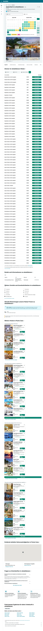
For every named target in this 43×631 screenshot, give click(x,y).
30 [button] (20, 30)
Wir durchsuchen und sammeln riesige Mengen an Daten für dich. (15, 624)
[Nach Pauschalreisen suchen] (1, 9)
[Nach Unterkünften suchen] (1, 6)
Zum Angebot (21, 332)
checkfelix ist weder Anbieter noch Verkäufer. (12, 622)
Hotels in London (19, 615)
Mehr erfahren (30, 265)
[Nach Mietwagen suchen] (1, 7)
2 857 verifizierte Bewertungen (13, 11)
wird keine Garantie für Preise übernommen (25, 620)
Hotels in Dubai (31, 615)
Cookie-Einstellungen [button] (7, 268)
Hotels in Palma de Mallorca (21, 616)
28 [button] (16, 30)
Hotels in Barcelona (32, 616)
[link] (11, 360)
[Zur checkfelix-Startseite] (5, 1)
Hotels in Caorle (7, 616)
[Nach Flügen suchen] (1, 4)
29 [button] (18, 30)
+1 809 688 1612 (8, 10)
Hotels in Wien (7, 615)
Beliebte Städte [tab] (7, 608)
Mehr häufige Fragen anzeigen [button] (17, 585)
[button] (1, 1)
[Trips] (1, 11)
